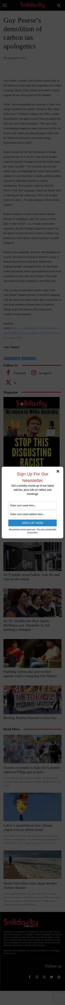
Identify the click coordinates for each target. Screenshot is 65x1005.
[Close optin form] (59, 472)
